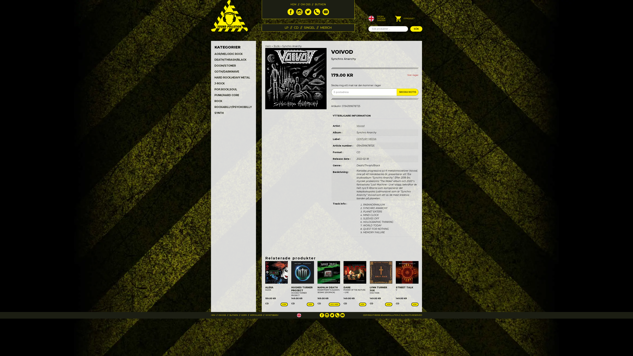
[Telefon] (317, 14)
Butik (277, 46)
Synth (219, 113)
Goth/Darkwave (226, 71)
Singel (309, 28)
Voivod (360, 125)
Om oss (306, 4)
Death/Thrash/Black (230, 59)
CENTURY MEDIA (366, 139)
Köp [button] (284, 304)
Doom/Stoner (225, 65)
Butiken (320, 4)
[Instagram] (299, 14)
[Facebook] (290, 14)
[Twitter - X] (308, 14)
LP (286, 28)
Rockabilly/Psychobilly (233, 107)
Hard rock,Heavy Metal (232, 77)
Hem (293, 4)
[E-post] (325, 14)
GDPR (244, 315)
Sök (416, 28)
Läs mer (334, 304)
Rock (218, 101)
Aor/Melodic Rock (228, 54)
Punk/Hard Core (226, 95)
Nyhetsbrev (272, 315)
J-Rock (219, 83)
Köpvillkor (256, 315)
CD (296, 28)
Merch (326, 28)
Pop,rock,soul (225, 89)
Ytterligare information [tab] (352, 115)
